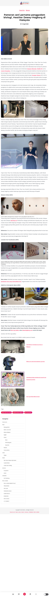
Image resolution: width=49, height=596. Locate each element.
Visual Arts (22, 10)
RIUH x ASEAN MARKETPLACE (10, 483)
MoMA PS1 (40, 68)
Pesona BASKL (7, 450)
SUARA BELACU (7, 493)
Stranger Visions (36, 75)
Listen (3, 452)
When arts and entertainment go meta (35, 361)
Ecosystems (6, 470)
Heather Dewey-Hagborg (18, 412)
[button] (46, 594)
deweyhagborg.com (27, 330)
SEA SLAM (6, 488)
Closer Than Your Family (6, 412)
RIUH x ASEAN (5, 480)
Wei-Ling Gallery (15, 330)
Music (6, 440)
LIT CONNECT (6, 501)
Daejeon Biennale (32, 68)
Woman (28, 10)
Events (5, 473)
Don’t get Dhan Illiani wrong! (32, 396)
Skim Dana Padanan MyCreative (10, 460)
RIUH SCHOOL (6, 498)
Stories (5, 437)
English (5, 434)
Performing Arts (8, 442)
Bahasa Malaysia (7, 432)
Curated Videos (7, 462)
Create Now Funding (8, 465)
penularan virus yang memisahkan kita (11, 281)
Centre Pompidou (5, 71)
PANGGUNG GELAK (7, 491)
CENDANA (4, 475)
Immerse (4, 468)
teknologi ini (14, 220)
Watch (3, 457)
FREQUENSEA (6, 485)
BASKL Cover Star (7, 429)
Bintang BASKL (7, 427)
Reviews (5, 447)
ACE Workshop (7, 478)
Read (3, 424)
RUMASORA (6, 496)
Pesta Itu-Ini (4, 422)
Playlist (5, 455)
